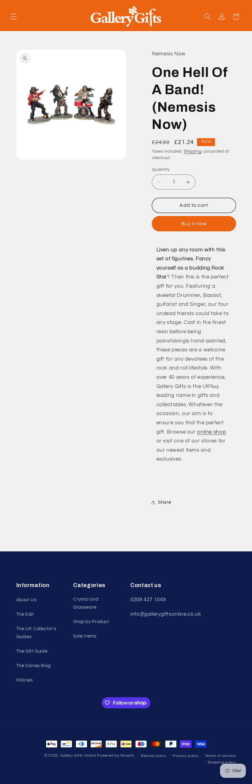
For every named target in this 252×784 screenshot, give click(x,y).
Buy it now (194, 223)
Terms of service (220, 756)
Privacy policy (186, 756)
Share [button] (164, 502)
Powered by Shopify (115, 755)
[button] (13, 17)
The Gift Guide (32, 651)
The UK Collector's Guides (36, 632)
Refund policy (154, 756)
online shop (211, 432)
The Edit (25, 614)
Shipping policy (222, 762)
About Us (26, 600)
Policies (24, 680)
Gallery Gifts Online (78, 755)
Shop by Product (91, 621)
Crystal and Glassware (85, 603)
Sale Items (84, 636)
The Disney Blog (33, 665)
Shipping (193, 152)
